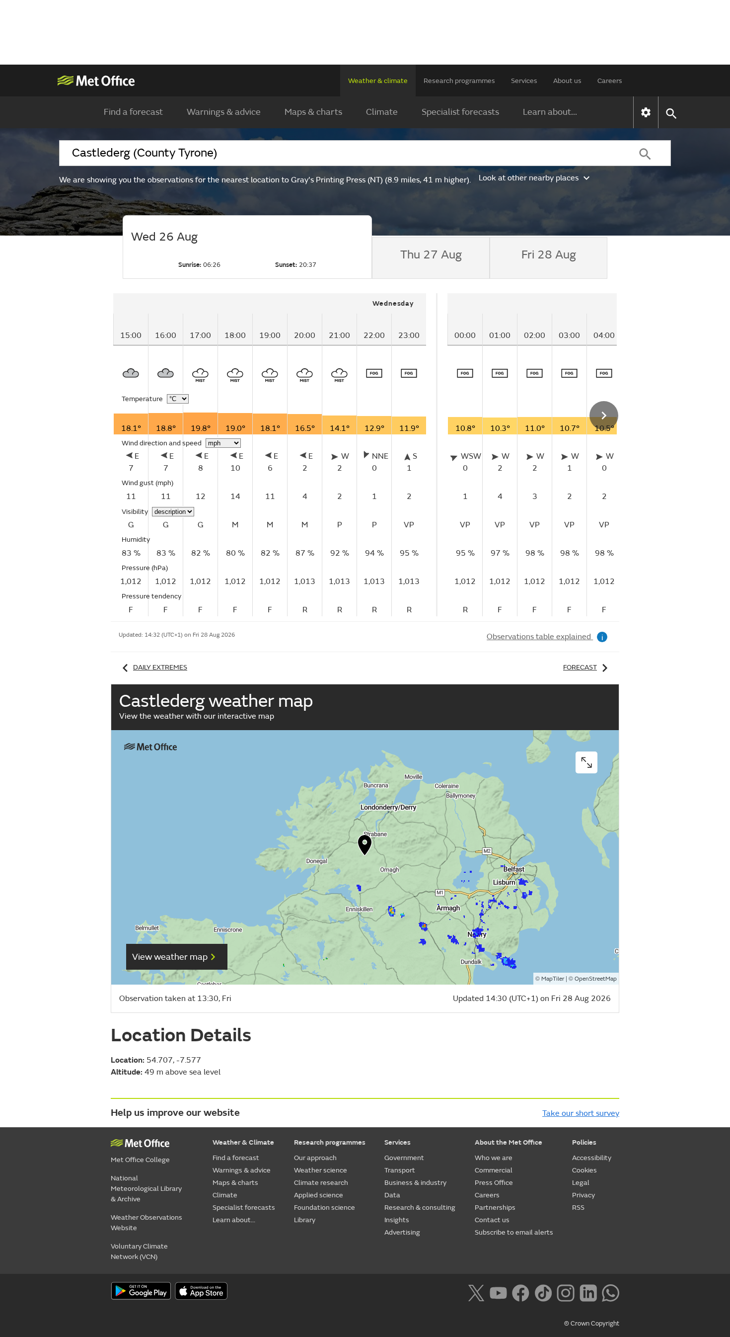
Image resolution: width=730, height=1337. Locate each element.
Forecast (580, 667)
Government (404, 1158)
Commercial (493, 1170)
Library (304, 1220)
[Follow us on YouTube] (498, 1292)
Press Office (494, 1182)
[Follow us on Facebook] (520, 1292)
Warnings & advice (224, 112)
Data (392, 1195)
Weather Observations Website (146, 1222)
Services (524, 81)
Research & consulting (419, 1207)
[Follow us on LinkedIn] (588, 1292)
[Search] (645, 153)
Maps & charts (313, 112)
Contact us (492, 1220)
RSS (578, 1207)
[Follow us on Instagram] (565, 1292)
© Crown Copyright (591, 1324)
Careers (609, 81)
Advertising (402, 1232)
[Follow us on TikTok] (543, 1292)
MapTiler (552, 979)
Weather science (320, 1170)
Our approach (315, 1158)
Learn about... (550, 112)
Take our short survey (580, 1113)
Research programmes (459, 81)
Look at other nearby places (529, 178)
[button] (365, 847)
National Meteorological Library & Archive (146, 1188)
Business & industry (415, 1182)
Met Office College (140, 1160)
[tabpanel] (275, 454)
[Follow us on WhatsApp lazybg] (610, 1292)
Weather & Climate (243, 1142)
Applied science (318, 1195)
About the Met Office (508, 1142)
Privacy (583, 1195)
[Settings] (646, 112)
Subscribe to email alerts (514, 1232)
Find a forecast (133, 112)
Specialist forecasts (460, 112)
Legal (580, 1182)
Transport (399, 1170)
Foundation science (324, 1207)
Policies (584, 1142)
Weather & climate (378, 81)
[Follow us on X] (476, 1292)
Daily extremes (160, 667)
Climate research (321, 1182)
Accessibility (591, 1158)
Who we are (493, 1158)
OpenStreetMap (596, 979)
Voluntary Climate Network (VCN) (139, 1251)
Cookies (584, 1170)
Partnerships (495, 1207)
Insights (396, 1220)
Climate (382, 112)
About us (567, 81)
